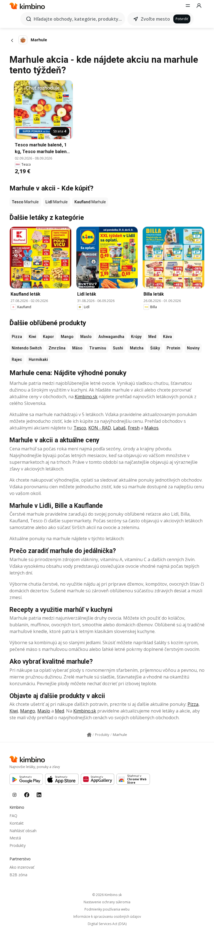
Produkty (17, 845)
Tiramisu (97, 348)
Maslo (86, 336)
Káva (167, 336)
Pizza (17, 336)
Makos (151, 428)
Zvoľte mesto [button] (155, 19)
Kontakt (16, 823)
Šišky (155, 348)
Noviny (193, 348)
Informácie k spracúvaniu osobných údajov (107, 916)
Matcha (137, 348)
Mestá (15, 838)
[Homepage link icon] (89, 735)
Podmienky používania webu (107, 909)
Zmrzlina (56, 348)
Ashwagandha (111, 336)
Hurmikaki (38, 359)
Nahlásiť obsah (23, 830)
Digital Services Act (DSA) (107, 924)
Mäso (77, 348)
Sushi (118, 348)
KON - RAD (99, 428)
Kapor (48, 336)
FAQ (13, 815)
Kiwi (32, 336)
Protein (173, 348)
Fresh (134, 428)
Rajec (17, 359)
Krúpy (136, 336)
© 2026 (107, 894)
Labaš (119, 428)
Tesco (80, 428)
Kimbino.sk (86, 396)
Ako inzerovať (21, 867)
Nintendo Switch (27, 348)
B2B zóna (18, 874)
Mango (67, 336)
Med (152, 336)
